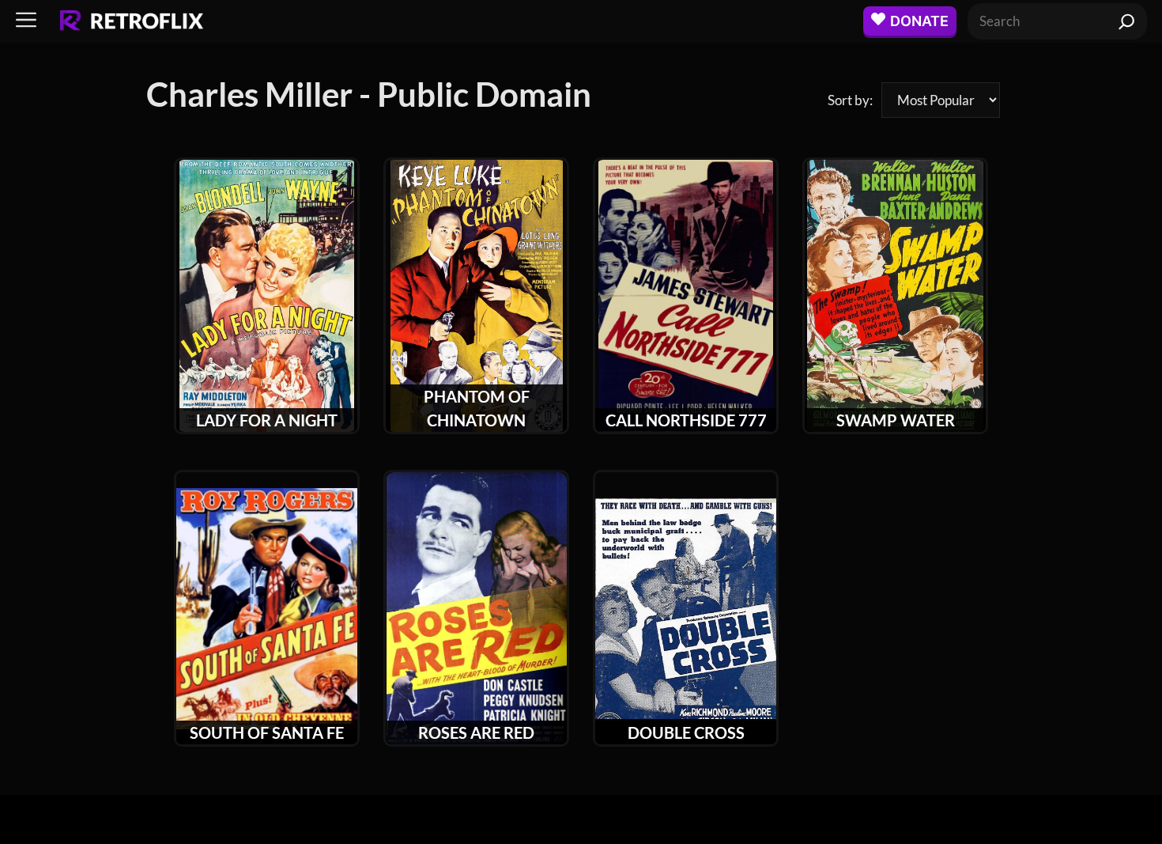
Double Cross (686, 732)
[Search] (1127, 21)
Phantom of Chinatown (477, 408)
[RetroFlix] (131, 21)
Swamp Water (895, 420)
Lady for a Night (267, 420)
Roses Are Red (476, 732)
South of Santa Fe (267, 732)
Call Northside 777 (686, 420)
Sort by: (850, 100)
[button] (26, 21)
